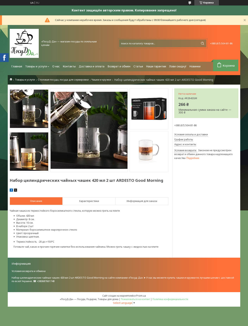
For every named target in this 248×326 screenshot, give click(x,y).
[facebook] (11, 190)
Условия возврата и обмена (29, 271)
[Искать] (202, 43)
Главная (16, 66)
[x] (15, 190)
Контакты (69, 66)
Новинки (195, 66)
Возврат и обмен (119, 66)
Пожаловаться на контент (135, 299)
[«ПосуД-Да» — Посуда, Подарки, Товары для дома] (24, 43)
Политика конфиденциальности (170, 299)
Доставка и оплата (91, 66)
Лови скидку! (177, 66)
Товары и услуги (36, 66)
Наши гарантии (156, 66)
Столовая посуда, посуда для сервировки (63, 79)
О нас (56, 66)
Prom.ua (141, 295)
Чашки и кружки (101, 79)
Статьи (138, 66)
